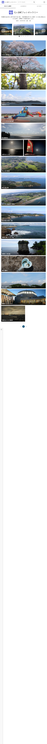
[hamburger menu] (44, 2)
